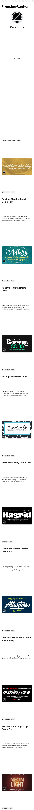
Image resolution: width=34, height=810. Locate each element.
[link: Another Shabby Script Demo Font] (17, 174)
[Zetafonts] (4, 172)
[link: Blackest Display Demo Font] (17, 438)
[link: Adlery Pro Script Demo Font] (17, 263)
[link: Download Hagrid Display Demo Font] (17, 524)
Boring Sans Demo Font (14, 376)
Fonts (13, 192)
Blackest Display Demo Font (16, 462)
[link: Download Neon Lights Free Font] (17, 790)
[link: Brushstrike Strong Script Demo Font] (17, 701)
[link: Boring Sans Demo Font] (17, 352)
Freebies (7, 192)
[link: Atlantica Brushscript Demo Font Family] (17, 613)
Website (18, 58)
